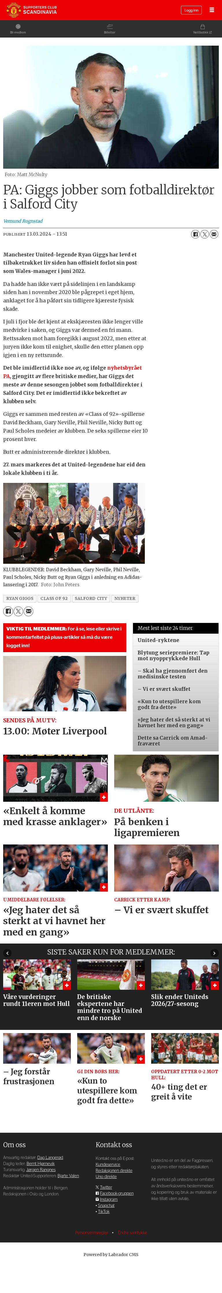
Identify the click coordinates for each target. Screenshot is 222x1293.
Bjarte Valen (68, 1176)
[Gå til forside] (31, 10)
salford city (91, 598)
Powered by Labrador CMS (111, 1254)
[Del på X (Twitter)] (204, 234)
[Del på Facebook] (195, 234)
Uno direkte (106, 1177)
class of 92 (54, 598)
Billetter (109, 32)
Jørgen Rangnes (41, 1170)
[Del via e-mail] (214, 234)
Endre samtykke (132, 1233)
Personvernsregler (92, 1233)
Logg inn (191, 10)
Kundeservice (108, 1164)
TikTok (104, 1212)
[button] (7, 953)
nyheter (125, 598)
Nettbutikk (200, 32)
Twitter (106, 1187)
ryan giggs (19, 598)
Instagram (109, 1199)
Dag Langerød (50, 1158)
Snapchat (106, 1205)
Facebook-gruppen (117, 1193)
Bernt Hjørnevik (41, 1164)
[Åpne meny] (212, 10)
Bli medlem (18, 32)
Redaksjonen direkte (114, 1171)
